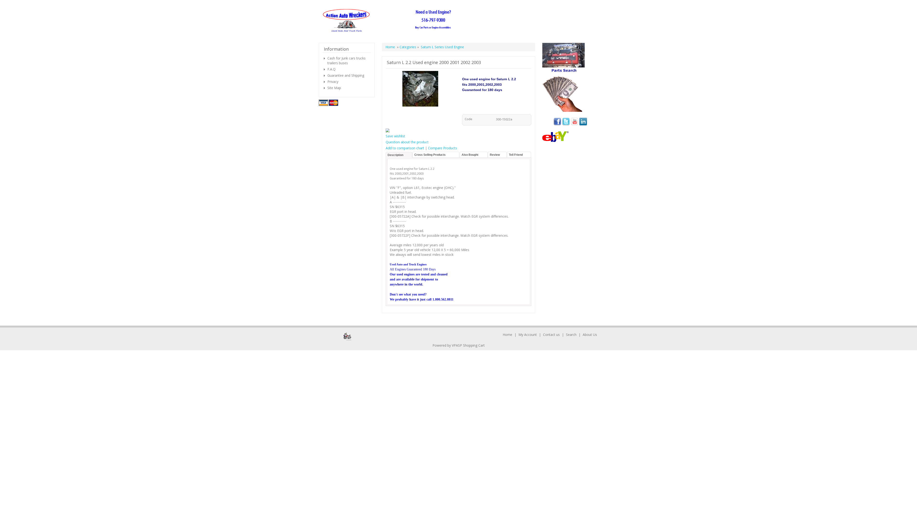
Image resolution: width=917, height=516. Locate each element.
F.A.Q (331, 69)
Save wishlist (395, 136)
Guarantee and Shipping (345, 75)
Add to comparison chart (405, 148)
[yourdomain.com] (388, 20)
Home (390, 47)
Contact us (551, 334)
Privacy (332, 81)
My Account (527, 334)
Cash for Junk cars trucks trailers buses (346, 60)
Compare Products (442, 148)
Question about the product (407, 142)
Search (571, 334)
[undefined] (420, 89)
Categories (408, 47)
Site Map (334, 88)
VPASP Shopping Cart (468, 345)
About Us (590, 334)
